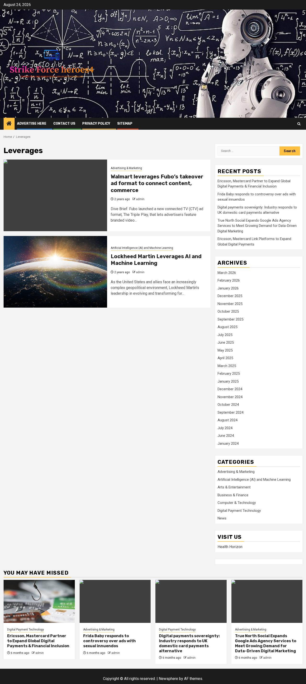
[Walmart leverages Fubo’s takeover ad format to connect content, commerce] (55, 195)
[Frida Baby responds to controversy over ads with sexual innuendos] (115, 601)
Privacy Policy (96, 124)
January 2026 (228, 288)
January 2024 (228, 443)
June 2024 (226, 435)
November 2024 (230, 397)
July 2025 (225, 335)
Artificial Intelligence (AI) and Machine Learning (142, 248)
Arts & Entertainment (234, 487)
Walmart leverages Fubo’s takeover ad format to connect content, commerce (157, 183)
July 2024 (225, 428)
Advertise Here (31, 124)
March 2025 (227, 366)
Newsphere (168, 678)
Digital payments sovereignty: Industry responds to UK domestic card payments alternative (189, 643)
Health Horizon (230, 547)
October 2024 (228, 404)
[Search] (299, 123)
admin (140, 199)
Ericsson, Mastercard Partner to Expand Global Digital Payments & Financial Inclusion (38, 641)
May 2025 (225, 350)
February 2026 (229, 280)
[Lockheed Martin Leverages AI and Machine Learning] (55, 272)
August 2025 (227, 327)
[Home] (9, 124)
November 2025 (230, 304)
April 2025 (225, 358)
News (222, 518)
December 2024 (230, 389)
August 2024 (227, 420)
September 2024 (230, 412)
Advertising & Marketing (126, 168)
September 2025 (230, 319)
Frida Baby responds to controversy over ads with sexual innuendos (109, 641)
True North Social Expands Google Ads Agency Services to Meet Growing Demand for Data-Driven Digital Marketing (257, 225)
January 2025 (228, 381)
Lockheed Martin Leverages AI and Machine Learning (156, 260)
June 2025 (226, 342)
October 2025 (228, 311)
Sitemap (124, 124)
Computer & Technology (237, 503)
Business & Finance (233, 495)
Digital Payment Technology (239, 510)
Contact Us (64, 124)
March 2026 (227, 273)
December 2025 (230, 296)
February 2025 (229, 373)
